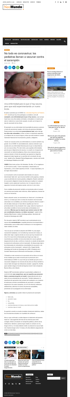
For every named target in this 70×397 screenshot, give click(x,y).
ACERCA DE (19, 2)
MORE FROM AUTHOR (22, 347)
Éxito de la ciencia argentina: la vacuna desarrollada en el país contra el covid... (56, 149)
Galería (58, 39)
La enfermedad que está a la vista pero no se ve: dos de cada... (56, 127)
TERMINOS (38, 2)
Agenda (46, 39)
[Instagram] (58, 2)
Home (5, 47)
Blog (41, 39)
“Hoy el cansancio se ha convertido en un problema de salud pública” (38, 363)
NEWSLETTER (26, 2)
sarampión (39, 333)
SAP (35, 333)
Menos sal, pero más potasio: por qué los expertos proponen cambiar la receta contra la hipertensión (24, 363)
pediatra (19, 333)
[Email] (21, 67)
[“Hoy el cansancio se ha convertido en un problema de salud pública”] (38, 354)
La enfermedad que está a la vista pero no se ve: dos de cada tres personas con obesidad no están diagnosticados (10, 364)
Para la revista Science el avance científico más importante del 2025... (54, 73)
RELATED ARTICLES (10, 347)
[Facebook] (55, 2)
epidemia (14, 333)
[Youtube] (66, 2)
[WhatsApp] (17, 67)
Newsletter (38, 383)
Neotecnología (29, 381)
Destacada (34, 39)
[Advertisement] (35, 24)
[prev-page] (41, 347)
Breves (52, 39)
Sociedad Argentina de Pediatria (12, 335)
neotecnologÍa (25, 39)
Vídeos (7, 43)
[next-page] (43, 347)
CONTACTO (32, 2)
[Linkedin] (61, 2)
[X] (63, 2)
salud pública (30, 333)
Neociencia (16, 39)
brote (10, 333)
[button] (65, 41)
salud (24, 333)
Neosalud (8, 39)
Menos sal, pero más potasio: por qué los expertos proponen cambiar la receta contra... (57, 138)
